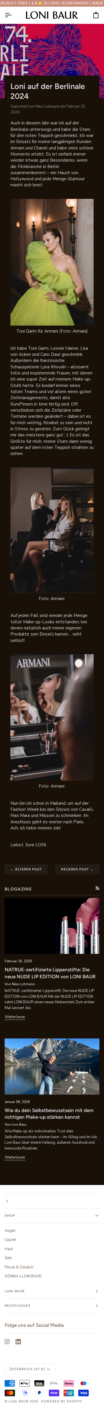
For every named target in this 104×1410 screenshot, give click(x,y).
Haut (9, 1249)
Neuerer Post (77, 869)
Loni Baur (15, 1291)
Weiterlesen (15, 1017)
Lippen (10, 1239)
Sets (8, 1258)
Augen (10, 1230)
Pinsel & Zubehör (19, 1267)
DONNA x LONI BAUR (23, 1276)
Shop (10, 1215)
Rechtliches (17, 1306)
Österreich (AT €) (27, 1369)
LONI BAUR (19, 1401)
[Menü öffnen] (13, 15)
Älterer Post (26, 869)
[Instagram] (7, 1341)
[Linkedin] (18, 1341)
